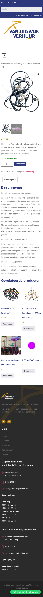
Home (3, 64)
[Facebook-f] (4, 421)
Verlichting (18, 64)
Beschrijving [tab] (10, 180)
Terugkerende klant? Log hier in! (28, 15)
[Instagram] (9, 421)
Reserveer (20, 164)
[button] (38, 44)
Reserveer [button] (7, 324)
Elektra (10, 64)
